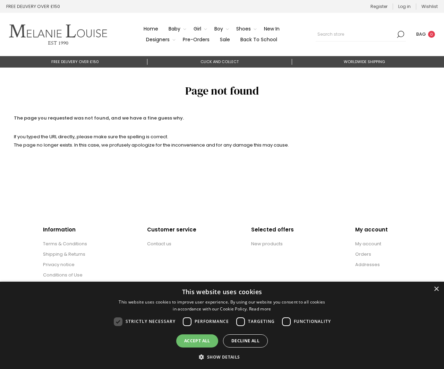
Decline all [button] (245, 341)
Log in (404, 6)
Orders (363, 254)
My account (368, 243)
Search (400, 34)
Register (378, 6)
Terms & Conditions (65, 243)
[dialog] (222, 325)
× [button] (436, 289)
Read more (260, 309)
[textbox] (355, 34)
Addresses (367, 264)
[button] (222, 357)
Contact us (159, 243)
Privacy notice (59, 264)
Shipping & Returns (64, 254)
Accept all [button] (197, 341)
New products (267, 243)
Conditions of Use (63, 275)
